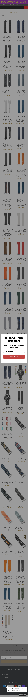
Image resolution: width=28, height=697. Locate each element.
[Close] (25, 336)
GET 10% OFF (14, 357)
